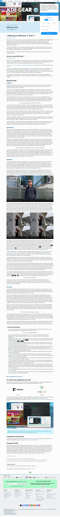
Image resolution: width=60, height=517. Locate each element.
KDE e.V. (48, 492)
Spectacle (10, 127)
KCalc (9, 371)
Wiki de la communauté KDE (40, 491)
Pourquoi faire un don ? (21, 481)
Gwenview (31, 334)
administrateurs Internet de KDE (10, 510)
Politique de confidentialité (40, 497)
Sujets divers (27, 496)
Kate (9, 346)
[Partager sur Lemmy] (32, 505)
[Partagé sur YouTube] (33, 505)
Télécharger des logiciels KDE (40, 495)
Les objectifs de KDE (18, 495)
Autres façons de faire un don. (16, 486)
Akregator (10, 357)
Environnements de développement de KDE (8, 495)
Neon (39, 71)
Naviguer (43, 486)
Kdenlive (9, 159)
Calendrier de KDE (49, 495)
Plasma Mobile (6, 496)
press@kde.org (33, 465)
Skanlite (9, 360)
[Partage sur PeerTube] (35, 505)
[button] (54, 1)
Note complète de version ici (14, 376)
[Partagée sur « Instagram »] (39, 505)
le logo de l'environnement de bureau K (28, 509)
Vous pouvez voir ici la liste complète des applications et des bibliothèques (21, 65)
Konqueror (10, 369)
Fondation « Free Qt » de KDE (51, 494)
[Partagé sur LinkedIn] (28, 505)
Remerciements (27, 498)
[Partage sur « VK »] (37, 505)
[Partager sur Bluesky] (24, 505)
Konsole (9, 287)
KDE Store (48, 491)
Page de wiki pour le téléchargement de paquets (27, 432)
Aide (36, 492)
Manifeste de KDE (49, 496)
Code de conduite (39, 496)
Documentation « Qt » (18, 493)
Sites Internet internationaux (51, 498)
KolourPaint (10, 351)
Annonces (8, 25)
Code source (17, 496)
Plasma (5, 491)
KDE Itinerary (10, 342)
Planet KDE (27, 494)
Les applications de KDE (8, 492)
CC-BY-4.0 (32, 468)
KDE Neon (5, 497)
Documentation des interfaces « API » (18, 492)
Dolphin (9, 83)
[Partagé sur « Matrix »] (20, 505)
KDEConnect (19, 338)
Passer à (11, 37)
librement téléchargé (31, 438)
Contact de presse (28, 495)
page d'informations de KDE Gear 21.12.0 (30, 439)
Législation (54, 509)
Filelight (35, 364)
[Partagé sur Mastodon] (22, 505)
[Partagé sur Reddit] (30, 505)
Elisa (9, 329)
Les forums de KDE (28, 492)
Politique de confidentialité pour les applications (40, 500)
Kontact (9, 353)
